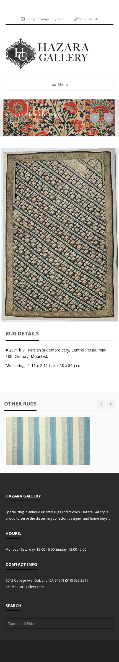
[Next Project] (108, 117)
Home (11, 122)
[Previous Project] (94, 117)
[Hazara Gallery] (56, 53)
